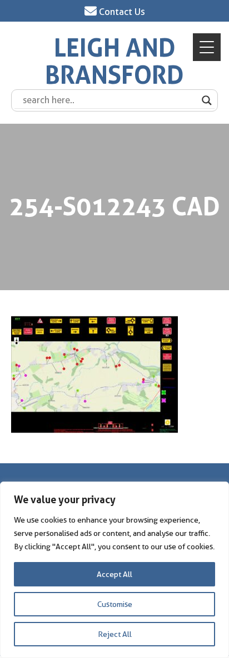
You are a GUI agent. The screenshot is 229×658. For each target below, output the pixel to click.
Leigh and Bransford (114, 61)
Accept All (114, 574)
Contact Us (121, 11)
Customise (114, 604)
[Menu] (207, 47)
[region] (114, 570)
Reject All (115, 634)
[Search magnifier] (207, 100)
